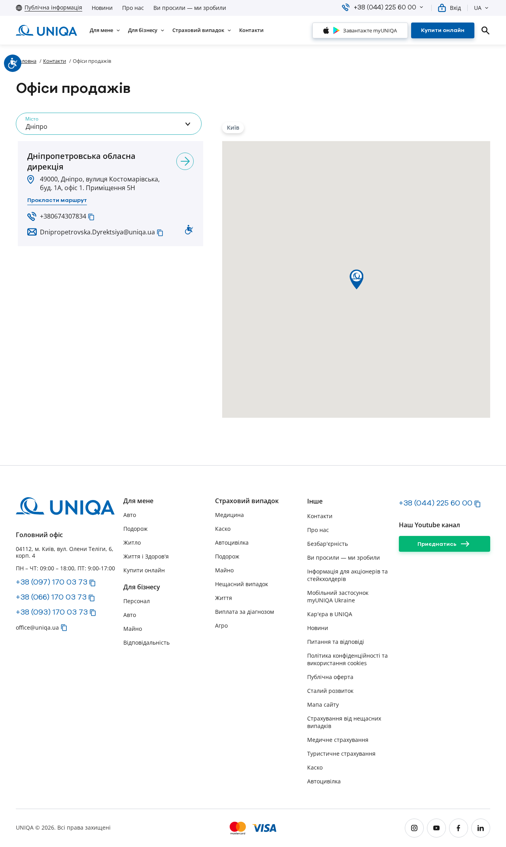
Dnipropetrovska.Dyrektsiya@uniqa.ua (97, 232)
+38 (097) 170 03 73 (51, 582)
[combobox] (108, 123)
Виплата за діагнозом (244, 611)
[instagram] (414, 828)
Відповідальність (146, 642)
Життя (223, 598)
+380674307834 (63, 216)
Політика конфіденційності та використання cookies (347, 659)
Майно (132, 628)
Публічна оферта (330, 677)
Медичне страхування (337, 739)
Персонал (136, 601)
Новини (102, 7)
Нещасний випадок (241, 584)
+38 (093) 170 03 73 (52, 612)
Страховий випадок (247, 501)
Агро (221, 625)
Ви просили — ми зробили (189, 7)
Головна (26, 61)
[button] (421, 7)
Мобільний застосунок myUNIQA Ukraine (337, 596)
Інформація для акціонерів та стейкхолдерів (347, 575)
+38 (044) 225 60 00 (435, 502)
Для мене (138, 501)
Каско (222, 528)
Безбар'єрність (327, 543)
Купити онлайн (144, 570)
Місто (31, 118)
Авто (129, 515)
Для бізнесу (141, 587)
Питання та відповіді (335, 641)
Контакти (54, 61)
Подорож (135, 528)
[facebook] (458, 828)
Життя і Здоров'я (146, 556)
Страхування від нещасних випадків (344, 722)
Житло (132, 542)
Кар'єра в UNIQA (329, 614)
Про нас (133, 7)
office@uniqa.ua (37, 627)
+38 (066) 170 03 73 (51, 597)
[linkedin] (480, 828)
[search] (485, 30)
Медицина (229, 515)
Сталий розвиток (330, 690)
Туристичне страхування (341, 753)
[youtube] (436, 828)
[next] (185, 161)
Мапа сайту (323, 704)
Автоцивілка (232, 542)
